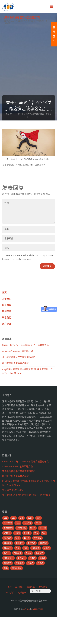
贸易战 (42, 558)
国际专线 (7, 543)
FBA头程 (27, 523)
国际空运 (7, 548)
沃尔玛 (46, 548)
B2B (5, 518)
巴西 (26, 548)
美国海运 (21, 558)
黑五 (6, 568)
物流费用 (17, 553)
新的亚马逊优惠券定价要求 (15, 363)
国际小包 (19, 543)
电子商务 (39, 553)
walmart (7, 538)
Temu (17, 533)
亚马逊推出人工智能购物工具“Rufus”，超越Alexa (26, 495)
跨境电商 (19, 563)
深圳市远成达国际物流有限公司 (22, 17)
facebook (8, 523)
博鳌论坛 (37, 538)
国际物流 (43, 543)
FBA (18, 523)
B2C (13, 518)
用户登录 (6, 324)
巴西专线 (35, 548)
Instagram (8, 528)
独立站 (28, 553)
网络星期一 (8, 558)
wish (17, 538)
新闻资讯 (15, 110)
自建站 (32, 558)
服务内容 (6, 305)
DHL (21, 518)
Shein (32, 528)
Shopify (7, 533)
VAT (44, 533)
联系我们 (6, 317)
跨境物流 (7, 563)
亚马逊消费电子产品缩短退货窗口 (18, 357)
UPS (36, 533)
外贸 (17, 548)
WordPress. (37, 609)
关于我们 (6, 298)
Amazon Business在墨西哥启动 (17, 351)
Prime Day (21, 528)
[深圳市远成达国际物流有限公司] (8, 6)
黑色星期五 (16, 568)
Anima (26, 609)
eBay (30, 518)
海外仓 (7, 553)
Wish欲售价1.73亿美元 (13, 490)
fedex (38, 523)
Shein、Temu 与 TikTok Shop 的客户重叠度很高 (25, 345)
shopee (42, 528)
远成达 (30, 563)
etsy (38, 518)
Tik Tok (27, 533)
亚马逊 (26, 538)
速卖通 (40, 563)
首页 (4, 292)
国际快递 (31, 543)
